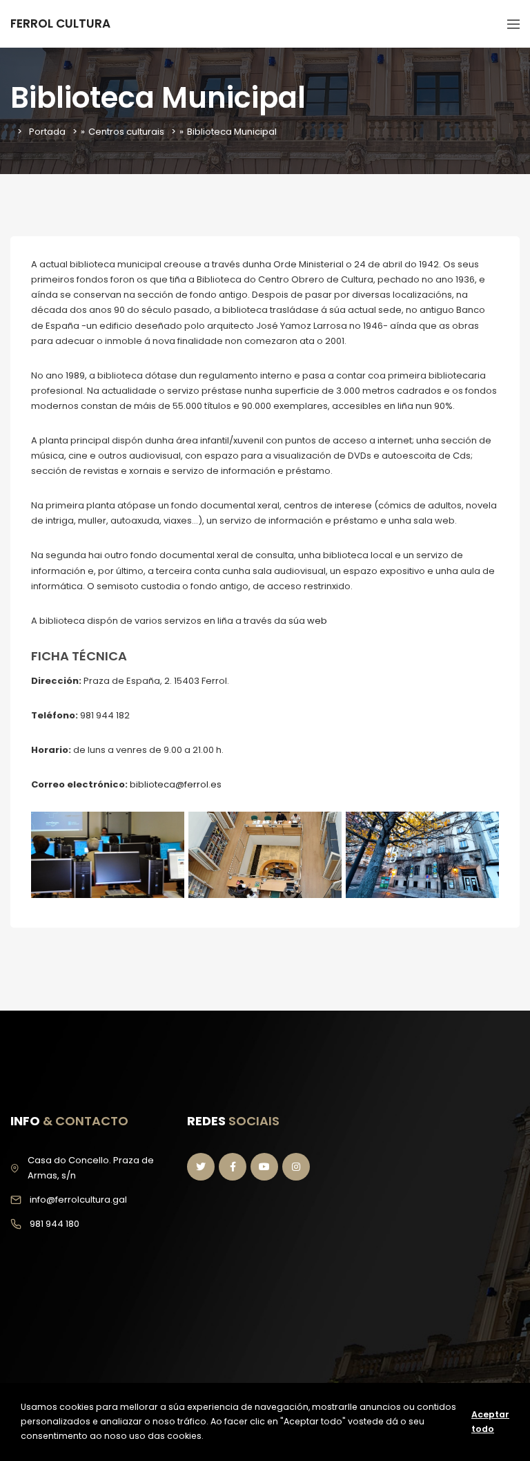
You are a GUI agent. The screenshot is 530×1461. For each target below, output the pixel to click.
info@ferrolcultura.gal (78, 1199)
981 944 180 (54, 1223)
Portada (47, 131)
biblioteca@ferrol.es (176, 784)
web (317, 620)
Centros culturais (126, 131)
